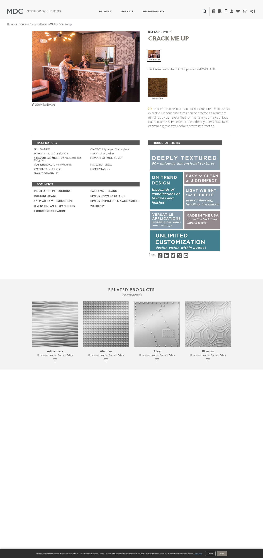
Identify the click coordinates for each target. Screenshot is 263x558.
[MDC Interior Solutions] (34, 11)
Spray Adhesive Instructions (53, 200)
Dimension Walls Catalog (108, 195)
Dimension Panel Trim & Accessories (114, 200)
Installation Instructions (52, 190)
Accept (222, 553)
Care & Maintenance (104, 190)
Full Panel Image (45, 195)
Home (10, 24)
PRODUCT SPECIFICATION (49, 210)
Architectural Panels (26, 24)
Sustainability (153, 11)
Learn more (198, 553)
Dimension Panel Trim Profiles (54, 205)
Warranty (97, 205)
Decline (210, 553)
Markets (126, 11)
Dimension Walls (47, 24)
